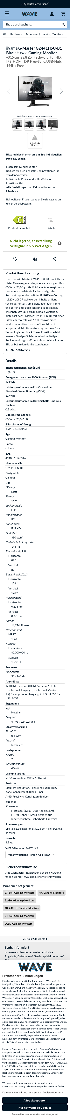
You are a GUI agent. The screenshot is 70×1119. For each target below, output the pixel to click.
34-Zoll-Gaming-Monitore (19, 915)
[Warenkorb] (63, 13)
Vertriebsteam (22, 203)
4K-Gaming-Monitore (51, 892)
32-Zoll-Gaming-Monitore (19, 900)
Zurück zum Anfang (35, 938)
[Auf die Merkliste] (15, 259)
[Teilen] (54, 259)
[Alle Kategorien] (7, 13)
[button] (8, 91)
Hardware (16, 34)
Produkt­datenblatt (19, 228)
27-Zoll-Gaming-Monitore (19, 892)
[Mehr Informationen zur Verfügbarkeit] (59, 243)
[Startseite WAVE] (29, 13)
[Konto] (52, 13)
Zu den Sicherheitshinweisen (43, 876)
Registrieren (13, 170)
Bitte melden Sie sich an (20, 154)
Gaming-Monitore (52, 34)
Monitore (32, 34)
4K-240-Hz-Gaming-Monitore (22, 908)
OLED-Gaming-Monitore (18, 923)
